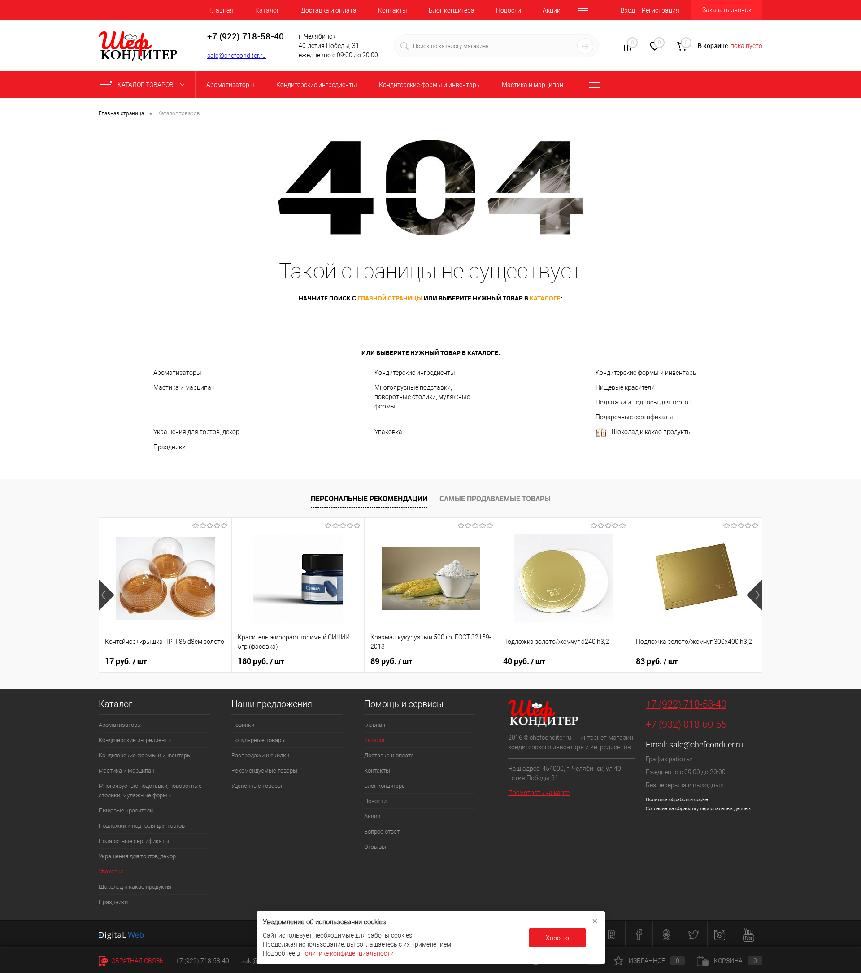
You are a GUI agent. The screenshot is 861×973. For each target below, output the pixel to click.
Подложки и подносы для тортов (644, 402)
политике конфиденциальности (347, 953)
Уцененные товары (256, 785)
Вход (628, 10)
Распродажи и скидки (260, 755)
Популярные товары (258, 740)
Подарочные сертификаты (634, 417)
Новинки (242, 724)
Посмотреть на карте (539, 792)
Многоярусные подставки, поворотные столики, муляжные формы (422, 397)
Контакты (392, 10)
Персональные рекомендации (369, 499)
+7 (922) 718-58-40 (686, 704)
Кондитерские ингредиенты (414, 372)
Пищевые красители (625, 387)
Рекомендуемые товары (264, 770)
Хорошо (557, 938)
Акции (552, 10)
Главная (221, 10)
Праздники (169, 447)
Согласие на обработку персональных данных (698, 809)
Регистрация (660, 10)
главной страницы (389, 298)
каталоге (545, 298)
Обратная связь (137, 960)
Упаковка (388, 431)
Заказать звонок (727, 9)
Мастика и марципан (184, 387)
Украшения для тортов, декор (196, 431)
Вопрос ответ (382, 831)
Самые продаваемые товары (495, 499)
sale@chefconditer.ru (236, 55)
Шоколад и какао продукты (652, 431)
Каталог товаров (146, 84)
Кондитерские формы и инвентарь (646, 372)
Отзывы (375, 846)
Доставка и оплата (329, 10)
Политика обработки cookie (677, 800)
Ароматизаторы (177, 372)
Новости (508, 10)
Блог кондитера (451, 10)
